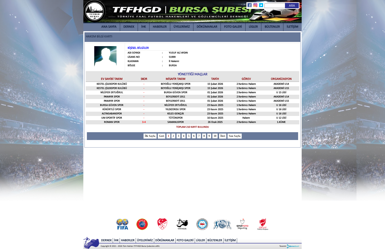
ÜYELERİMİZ (182, 27)
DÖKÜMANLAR (207, 27)
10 (215, 136)
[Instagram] (255, 5)
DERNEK (128, 27)
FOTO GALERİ (233, 27)
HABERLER (160, 27)
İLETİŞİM (292, 27)
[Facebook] (249, 5)
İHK (143, 27)
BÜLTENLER (272, 27)
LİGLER (253, 27)
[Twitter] (261, 5)
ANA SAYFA (109, 27)
